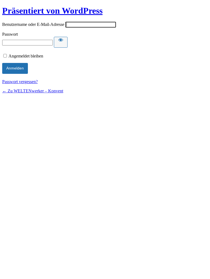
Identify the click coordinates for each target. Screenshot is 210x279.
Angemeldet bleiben (25, 56)
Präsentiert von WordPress (52, 11)
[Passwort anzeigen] (61, 42)
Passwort (10, 34)
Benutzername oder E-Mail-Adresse (33, 24)
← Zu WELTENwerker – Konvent (32, 91)
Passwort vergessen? (20, 81)
